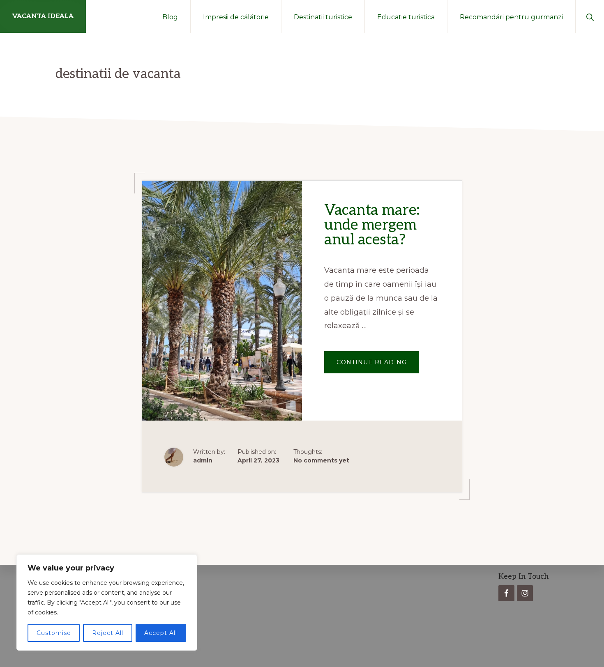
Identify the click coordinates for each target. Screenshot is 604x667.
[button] (590, 16)
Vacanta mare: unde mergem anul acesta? (372, 225)
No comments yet (321, 460)
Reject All (107, 633)
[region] (106, 602)
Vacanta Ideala (43, 16)
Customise (54, 633)
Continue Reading (378, 365)
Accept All (160, 633)
